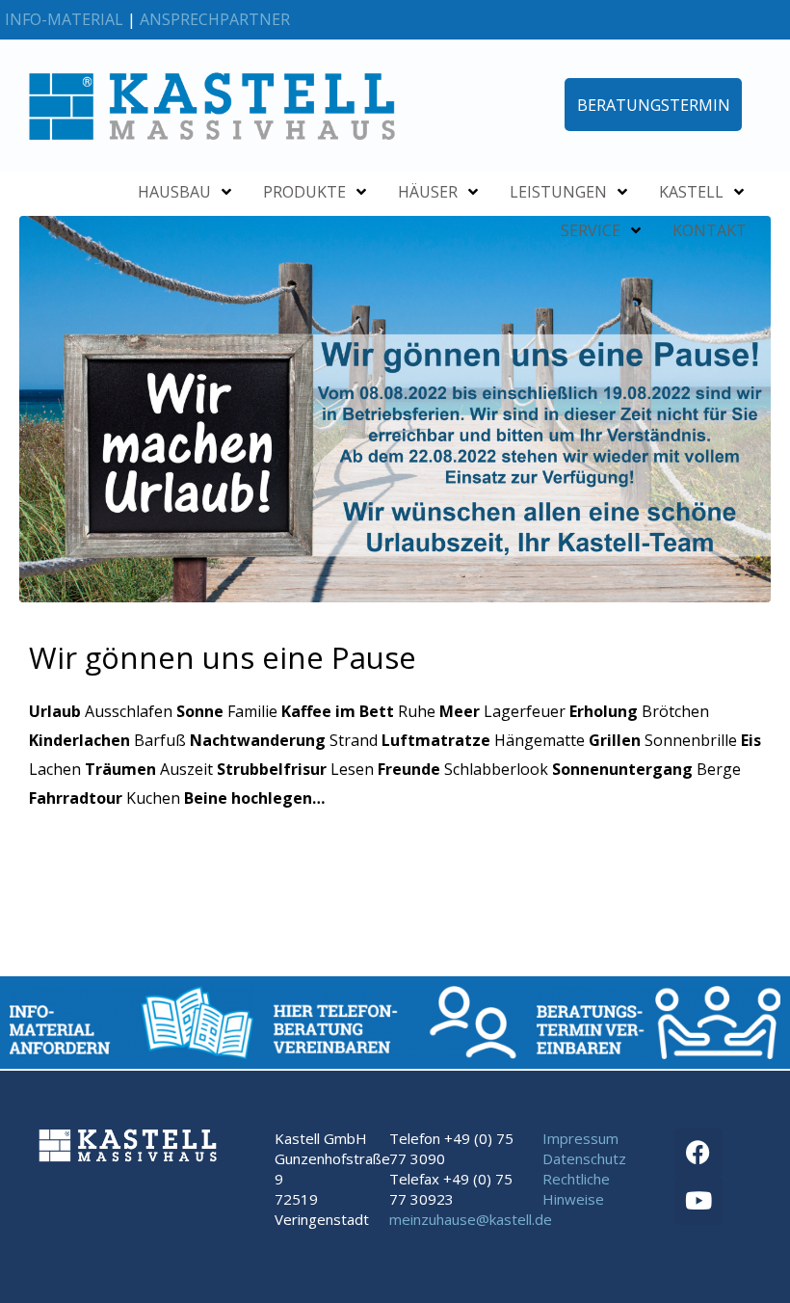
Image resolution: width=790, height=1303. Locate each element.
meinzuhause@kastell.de (470, 1219)
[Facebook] (698, 1153)
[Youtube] (698, 1201)
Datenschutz (584, 1158)
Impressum (580, 1138)
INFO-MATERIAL (64, 19)
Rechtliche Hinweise (576, 1189)
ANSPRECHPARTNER (215, 19)
